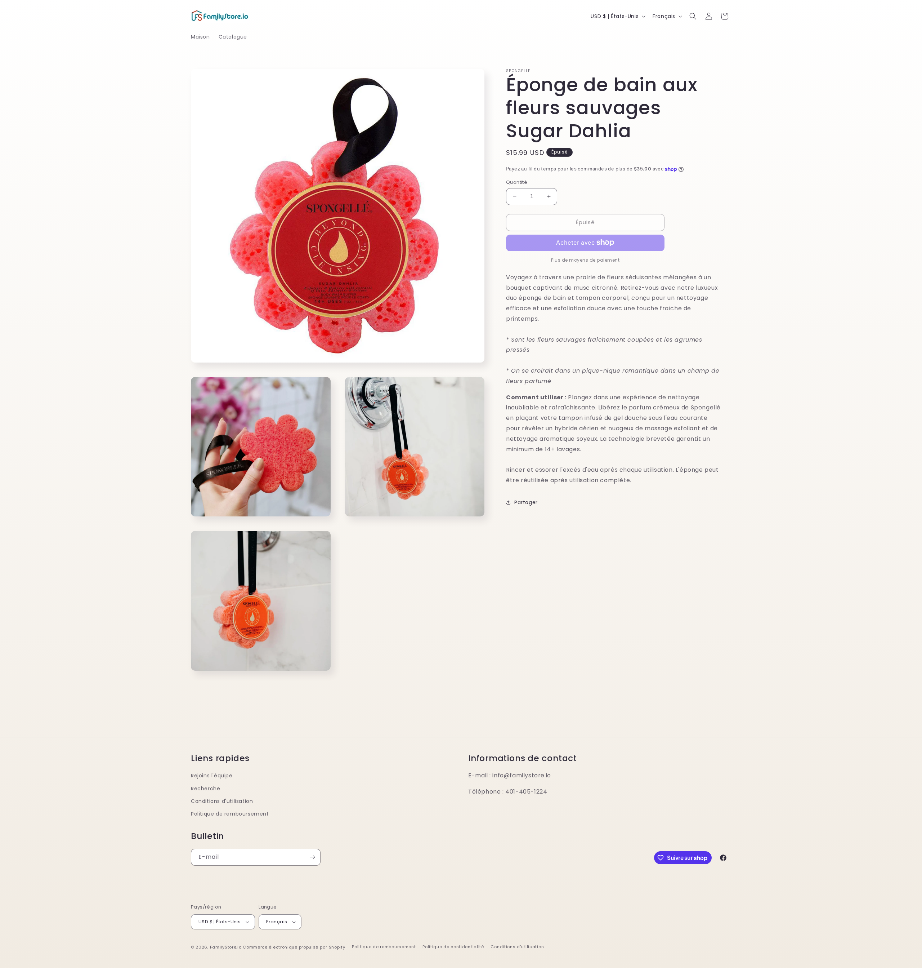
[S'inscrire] (312, 857)
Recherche (205, 788)
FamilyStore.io (226, 947)
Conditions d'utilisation (222, 801)
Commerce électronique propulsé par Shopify (294, 947)
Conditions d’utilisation (517, 947)
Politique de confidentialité (453, 947)
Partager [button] (526, 502)
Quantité (516, 182)
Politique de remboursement (230, 813)
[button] (693, 16)
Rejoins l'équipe (212, 775)
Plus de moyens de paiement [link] (585, 260)
